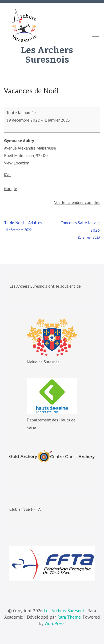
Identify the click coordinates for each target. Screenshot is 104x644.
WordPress (55, 623)
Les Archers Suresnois (47, 55)
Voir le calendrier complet (77, 202)
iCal (7, 174)
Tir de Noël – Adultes (23, 226)
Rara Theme (69, 617)
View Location (16, 163)
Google (10, 188)
